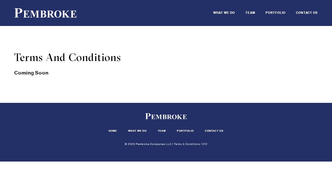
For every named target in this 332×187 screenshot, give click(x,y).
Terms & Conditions (187, 144)
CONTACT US (307, 13)
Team (162, 130)
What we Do (137, 130)
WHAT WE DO (224, 13)
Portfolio (185, 130)
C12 (205, 144)
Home (113, 130)
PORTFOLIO (276, 13)
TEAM (250, 13)
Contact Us (214, 130)
